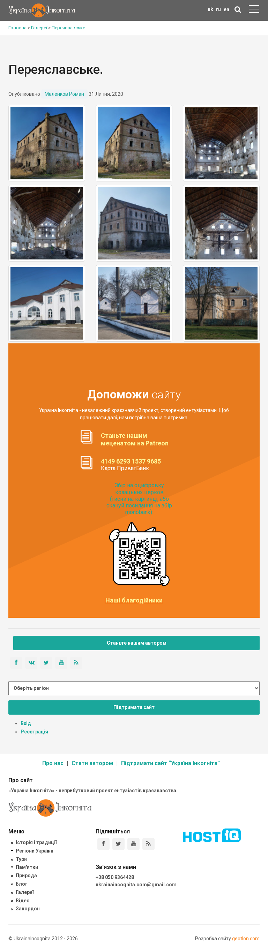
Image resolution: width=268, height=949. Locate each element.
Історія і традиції (36, 842)
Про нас (53, 763)
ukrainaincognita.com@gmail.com (136, 884)
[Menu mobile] (254, 10)
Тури (21, 859)
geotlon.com (246, 938)
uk (210, 9)
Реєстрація (34, 731)
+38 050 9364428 (115, 877)
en (226, 9)
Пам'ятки (27, 867)
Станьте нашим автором (136, 643)
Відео (23, 900)
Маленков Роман (64, 94)
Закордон (28, 908)
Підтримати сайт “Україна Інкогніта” (170, 763)
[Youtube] (133, 844)
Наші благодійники (134, 600)
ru (218, 9)
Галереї (25, 892)
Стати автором (92, 763)
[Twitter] (118, 844)
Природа (26, 875)
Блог (22, 884)
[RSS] (148, 844)
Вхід (26, 723)
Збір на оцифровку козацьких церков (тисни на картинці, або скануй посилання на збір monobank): (139, 498)
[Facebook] (103, 844)
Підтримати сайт (134, 707)
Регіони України (34, 851)
